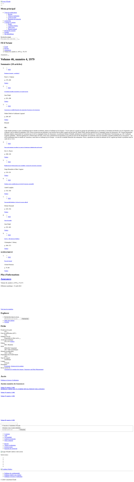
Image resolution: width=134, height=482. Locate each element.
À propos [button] (7, 22)
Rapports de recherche (14, 19)
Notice (6, 83)
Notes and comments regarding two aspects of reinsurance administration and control (23, 147)
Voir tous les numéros (7, 309)
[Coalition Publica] (6, 469)
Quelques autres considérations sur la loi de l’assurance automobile (19, 183)
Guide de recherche (10, 439)
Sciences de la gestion (17, 366)
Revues (10, 14)
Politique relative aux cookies (12, 475)
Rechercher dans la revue (11, 317)
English (6, 32)
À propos (12, 22)
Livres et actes (12, 17)
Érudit (10, 24)
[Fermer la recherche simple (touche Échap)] (3, 3)
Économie (7, 366)
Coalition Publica (13, 26)
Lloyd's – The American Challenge (11, 238)
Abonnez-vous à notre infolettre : (11, 428)
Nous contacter (8, 440)
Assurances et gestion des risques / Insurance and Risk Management (23, 369)
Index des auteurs (9, 320)
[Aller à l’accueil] (5, 1)
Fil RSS (6, 322)
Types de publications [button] (10, 12)
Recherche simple (6, 37)
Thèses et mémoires (13, 16)
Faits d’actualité (8, 220)
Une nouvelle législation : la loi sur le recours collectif (16, 202)
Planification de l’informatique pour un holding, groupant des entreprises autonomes (23, 165)
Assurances (7, 50)
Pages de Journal (8, 261)
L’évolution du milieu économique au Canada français (16, 91)
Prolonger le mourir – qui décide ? (12, 73)
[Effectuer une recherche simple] (1, 3)
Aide (5, 435)
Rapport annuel (12, 29)
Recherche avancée (9, 30)
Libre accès (11, 27)
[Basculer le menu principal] (1, 5)
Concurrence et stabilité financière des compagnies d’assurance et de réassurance (22, 109)
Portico (12, 341)
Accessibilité (8, 437)
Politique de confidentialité (12, 473)
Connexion (7, 21)
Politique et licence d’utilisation (10, 380)
